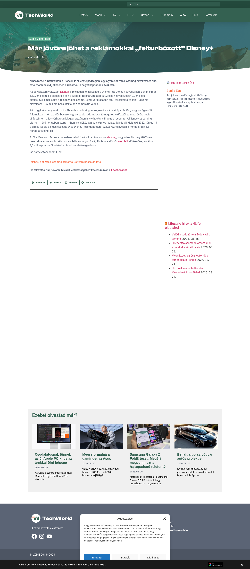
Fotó (195, 15)
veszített (123, 141)
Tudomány (166, 15)
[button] (164, 518)
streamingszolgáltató (88, 162)
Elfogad (97, 557)
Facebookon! (119, 170)
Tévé (47, 38)
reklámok (68, 162)
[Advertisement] (189, 166)
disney (34, 162)
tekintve (64, 91)
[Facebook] (34, 536)
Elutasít (125, 557)
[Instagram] (41, 536)
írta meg (111, 137)
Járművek (211, 15)
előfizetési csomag (50, 162)
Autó (183, 15)
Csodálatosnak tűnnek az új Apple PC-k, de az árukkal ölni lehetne (53, 458)
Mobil (98, 15)
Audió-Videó (36, 38)
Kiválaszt (153, 557)
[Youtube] (49, 536)
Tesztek (83, 15)
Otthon (145, 15)
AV (114, 15)
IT (128, 15)
